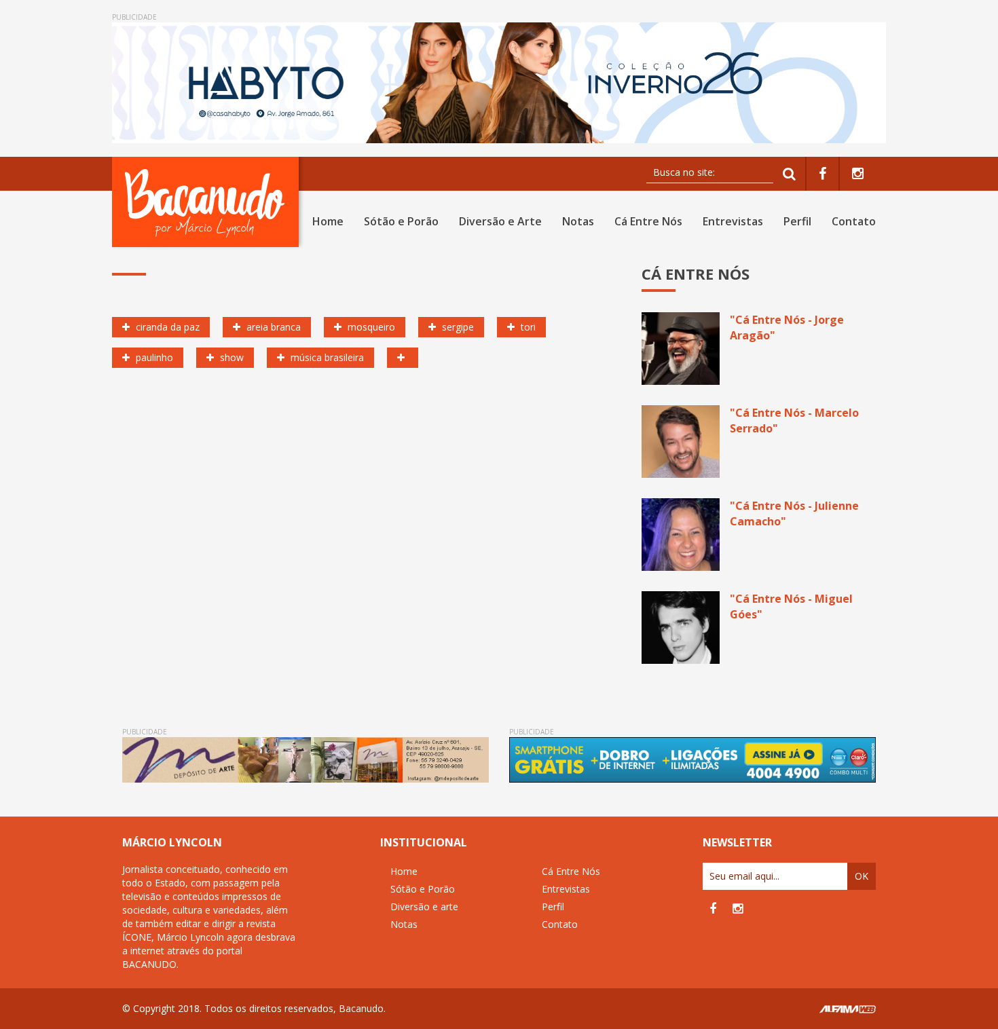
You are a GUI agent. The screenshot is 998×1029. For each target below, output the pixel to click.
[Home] (208, 201)
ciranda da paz (166, 326)
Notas (578, 221)
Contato (854, 221)
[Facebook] (822, 174)
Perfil (797, 221)
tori (527, 326)
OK (861, 875)
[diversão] (402, 358)
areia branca (272, 326)
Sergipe (456, 326)
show (230, 357)
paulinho (153, 357)
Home (328, 221)
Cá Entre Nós (648, 221)
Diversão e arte (424, 906)
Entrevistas (733, 221)
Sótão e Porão (401, 221)
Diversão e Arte (500, 221)
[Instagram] (858, 174)
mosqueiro (370, 326)
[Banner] (499, 82)
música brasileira (326, 357)
